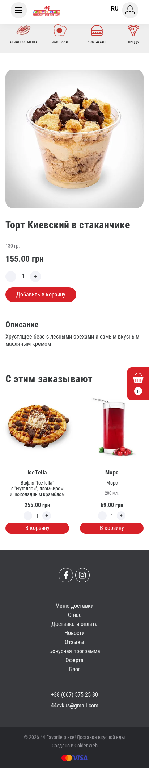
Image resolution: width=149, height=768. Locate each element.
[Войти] (130, 10)
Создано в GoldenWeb (75, 745)
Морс (112, 472)
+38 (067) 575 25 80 (74, 694)
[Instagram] (82, 575)
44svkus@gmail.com (74, 705)
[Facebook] (66, 575)
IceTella (37, 472)
